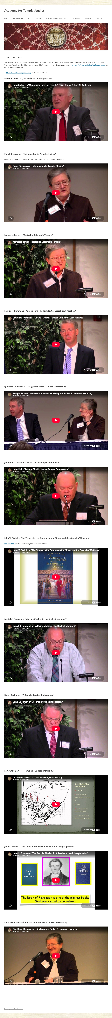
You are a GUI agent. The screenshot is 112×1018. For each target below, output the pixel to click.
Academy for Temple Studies (24, 10)
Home (6, 18)
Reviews (39, 18)
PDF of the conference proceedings (18, 73)
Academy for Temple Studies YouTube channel (88, 65)
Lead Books (76, 18)
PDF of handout (10, 544)
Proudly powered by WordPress (13, 1009)
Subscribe (88, 18)
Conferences (18, 18)
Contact (100, 18)
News (29, 18)
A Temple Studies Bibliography (57, 18)
